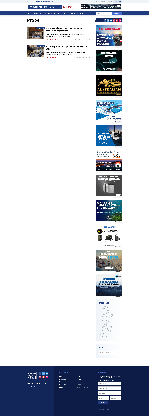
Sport (100, 309)
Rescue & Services (104, 315)
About (97, 1)
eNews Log (71, 13)
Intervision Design (105, 409)
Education (101, 329)
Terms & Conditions (82, 387)
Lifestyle (101, 325)
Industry (101, 307)
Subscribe (80, 13)
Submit (103, 403)
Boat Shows (102, 321)
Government (102, 311)
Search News (116, 13)
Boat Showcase (103, 331)
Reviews (57, 13)
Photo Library (38, 13)
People (101, 319)
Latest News (102, 337)
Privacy (79, 384)
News (29, 13)
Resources (48, 13)
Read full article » (52, 39)
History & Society (104, 327)
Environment (102, 323)
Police (100, 335)
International (102, 313)
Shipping (101, 333)
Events (64, 13)
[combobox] (109, 353)
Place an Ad (118, 1)
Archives (103, 1)
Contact (110, 1)
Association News (104, 317)
